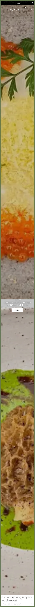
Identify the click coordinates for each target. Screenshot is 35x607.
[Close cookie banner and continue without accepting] (31, 604)
